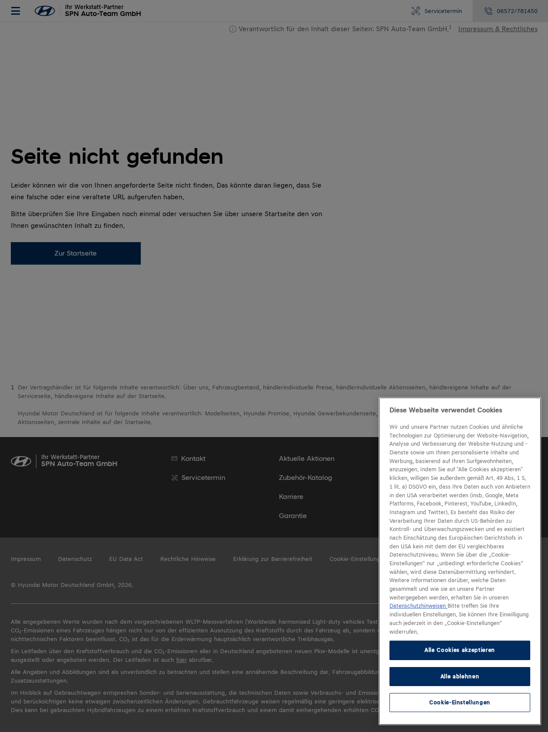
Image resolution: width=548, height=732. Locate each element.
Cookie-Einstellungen (459, 702)
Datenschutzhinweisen (418, 605)
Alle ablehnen (460, 676)
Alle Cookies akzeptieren (460, 650)
